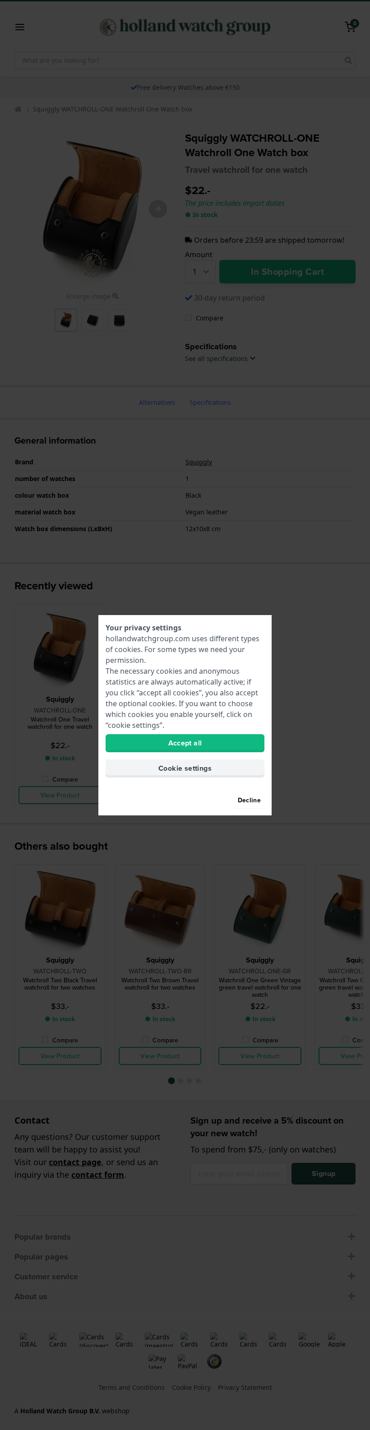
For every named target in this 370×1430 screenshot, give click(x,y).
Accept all (185, 743)
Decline (249, 800)
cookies (128, 649)
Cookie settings (185, 768)
